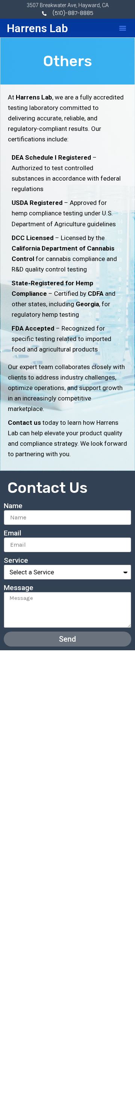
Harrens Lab (37, 28)
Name (13, 505)
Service (16, 560)
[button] (122, 28)
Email (12, 533)
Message (18, 587)
